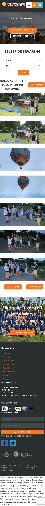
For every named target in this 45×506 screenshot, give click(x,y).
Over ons (6, 353)
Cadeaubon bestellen (22, 30)
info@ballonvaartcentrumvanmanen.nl (19, 395)
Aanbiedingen (8, 364)
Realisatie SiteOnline (9, 470)
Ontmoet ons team (22, 332)
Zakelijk (5, 368)
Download (36, 84)
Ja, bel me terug (22, 432)
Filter (23, 72)
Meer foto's (12, 286)
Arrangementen (9, 371)
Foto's (5, 375)
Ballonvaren (7, 357)
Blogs (5, 379)
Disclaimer (39, 466)
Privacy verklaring (29, 466)
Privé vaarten (8, 361)
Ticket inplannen (22, 36)
